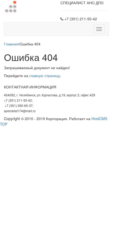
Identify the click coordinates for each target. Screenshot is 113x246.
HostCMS (99, 118)
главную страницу (44, 75)
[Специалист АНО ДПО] (10, 6)
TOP (3, 124)
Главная (11, 43)
